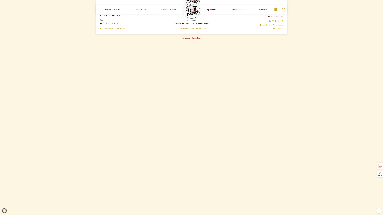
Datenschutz (196, 38)
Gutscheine (262, 9)
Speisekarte (212, 9)
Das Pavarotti (140, 9)
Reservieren (237, 9)
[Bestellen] (380, 166)
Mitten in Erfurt (112, 9)
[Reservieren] (380, 174)
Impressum (186, 38)
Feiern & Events (168, 9)
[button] (4, 210)
